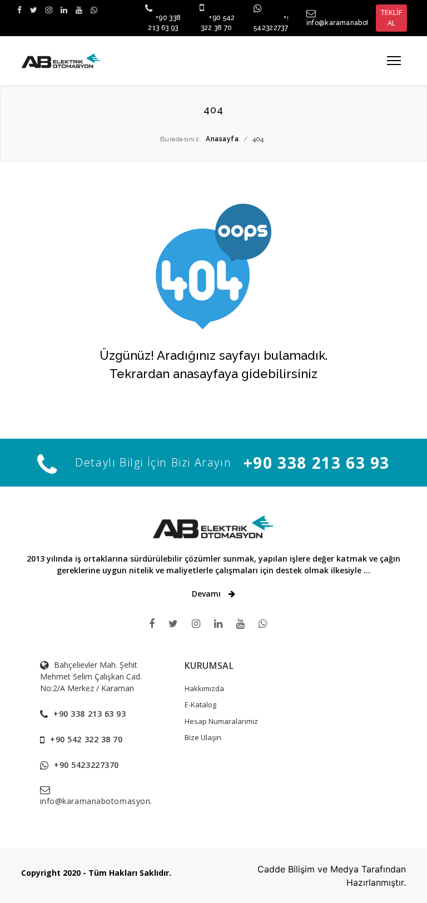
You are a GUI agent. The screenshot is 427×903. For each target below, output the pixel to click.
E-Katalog (200, 704)
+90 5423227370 (86, 765)
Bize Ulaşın (203, 737)
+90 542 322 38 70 (86, 739)
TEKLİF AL (391, 17)
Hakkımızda (204, 688)
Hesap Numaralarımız (221, 721)
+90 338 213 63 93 (317, 462)
